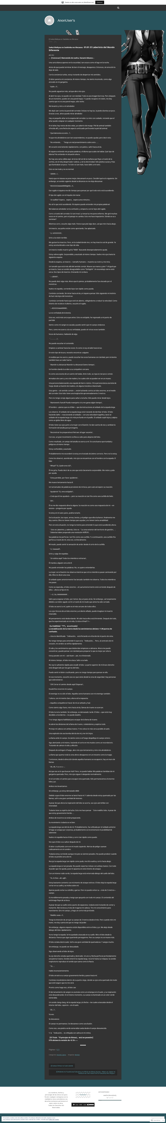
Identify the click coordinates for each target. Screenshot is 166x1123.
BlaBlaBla (83, 1095)
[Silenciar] (88, 1105)
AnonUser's (66, 20)
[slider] (91, 1104)
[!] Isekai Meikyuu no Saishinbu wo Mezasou (63, 39)
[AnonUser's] (49, 20)
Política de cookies (54, 1119)
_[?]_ (55, 42)
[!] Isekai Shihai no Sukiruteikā (62, 1066)
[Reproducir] (74, 1105)
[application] (83, 1105)
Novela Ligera (61, 1055)
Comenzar (100, 2)
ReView (77, 1055)
